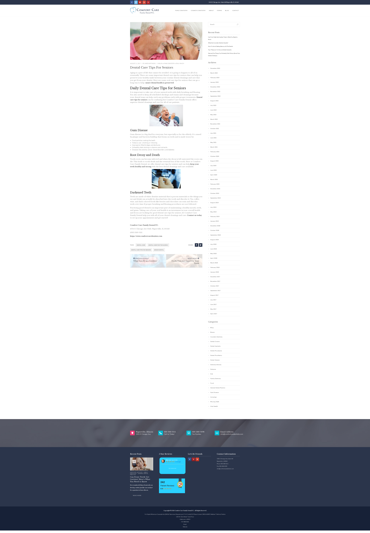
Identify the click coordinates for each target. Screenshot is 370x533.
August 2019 (214, 202)
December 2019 (215, 189)
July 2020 (213, 165)
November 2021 (215, 124)
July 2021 (213, 133)
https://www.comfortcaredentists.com (146, 236)
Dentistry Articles (215, 364)
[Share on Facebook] (196, 245)
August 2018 (214, 239)
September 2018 (215, 235)
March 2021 (214, 147)
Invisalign (213, 397)
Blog (227, 10)
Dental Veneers (215, 360)
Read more (137, 495)
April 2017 (213, 314)
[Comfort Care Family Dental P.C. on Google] (144, 2)
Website (185, 527)
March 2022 (214, 119)
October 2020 (214, 156)
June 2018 (213, 249)
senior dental (159, 250)
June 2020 (213, 170)
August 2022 (214, 101)
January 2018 (214, 272)
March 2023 (214, 73)
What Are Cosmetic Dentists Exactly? (218, 43)
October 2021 (214, 128)
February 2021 (214, 151)
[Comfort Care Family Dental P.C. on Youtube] (140, 2)
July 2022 (213, 105)
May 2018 (213, 253)
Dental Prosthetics (216, 355)
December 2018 (215, 226)
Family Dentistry (181, 10)
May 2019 (213, 212)
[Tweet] (200, 245)
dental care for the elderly (158, 245)
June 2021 (213, 138)
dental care (141, 245)
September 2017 (215, 290)
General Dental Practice (217, 388)
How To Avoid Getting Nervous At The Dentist (220, 46)
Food (212, 383)
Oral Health (180, 63)
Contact (235, 10)
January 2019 (214, 221)
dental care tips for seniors (141, 250)
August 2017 (214, 295)
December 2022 (215, 87)
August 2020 (214, 161)
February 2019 (214, 216)
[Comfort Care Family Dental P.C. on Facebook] (132, 2)
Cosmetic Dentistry (198, 10)
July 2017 (213, 300)
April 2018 (213, 258)
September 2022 (215, 96)
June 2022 (213, 110)
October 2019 (214, 193)
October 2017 (214, 286)
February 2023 (214, 77)
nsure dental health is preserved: (160, 83)
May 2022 (213, 114)
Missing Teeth (214, 401)
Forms (219, 10)
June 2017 (213, 304)
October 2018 (214, 230)
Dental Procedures (216, 351)
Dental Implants (215, 346)
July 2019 (213, 207)
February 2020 (214, 184)
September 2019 (215, 198)
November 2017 (215, 281)
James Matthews (150, 63)
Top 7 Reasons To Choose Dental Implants (220, 50)
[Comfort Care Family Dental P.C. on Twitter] (136, 2)
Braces (212, 332)
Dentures (213, 369)
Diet (211, 374)
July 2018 (213, 244)
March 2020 (214, 179)
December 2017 (215, 276)
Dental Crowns (215, 341)
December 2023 (215, 68)
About (211, 10)
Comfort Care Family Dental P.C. (144, 225)
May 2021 (213, 142)
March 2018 (214, 263)
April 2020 (213, 175)
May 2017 (213, 309)
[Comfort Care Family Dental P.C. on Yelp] (148, 2)
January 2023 (214, 82)
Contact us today (194, 215)
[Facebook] (189, 459)
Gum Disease (214, 392)
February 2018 (214, 267)
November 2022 (215, 91)
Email (185, 524)
